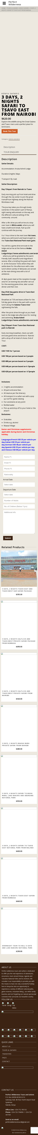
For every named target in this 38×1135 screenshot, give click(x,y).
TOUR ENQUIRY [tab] (11, 152)
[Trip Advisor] (14, 1004)
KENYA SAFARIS (14, 139)
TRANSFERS (6, 1054)
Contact (6, 1061)
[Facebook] (4, 1004)
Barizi (24, 1132)
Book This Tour (9, 131)
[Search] (34, 3)
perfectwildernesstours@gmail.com (17, 1122)
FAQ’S (4, 1058)
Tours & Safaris (9, 1050)
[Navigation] (4, 3)
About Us (6, 1046)
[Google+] (9, 1004)
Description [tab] (9, 147)
